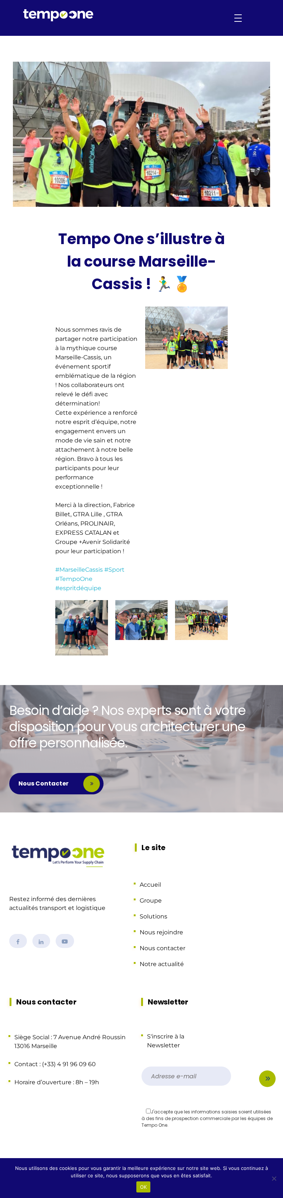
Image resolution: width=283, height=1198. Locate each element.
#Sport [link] (114, 569)
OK (143, 1187)
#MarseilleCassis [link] (79, 569)
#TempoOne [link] (73, 578)
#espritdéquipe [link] (78, 588)
